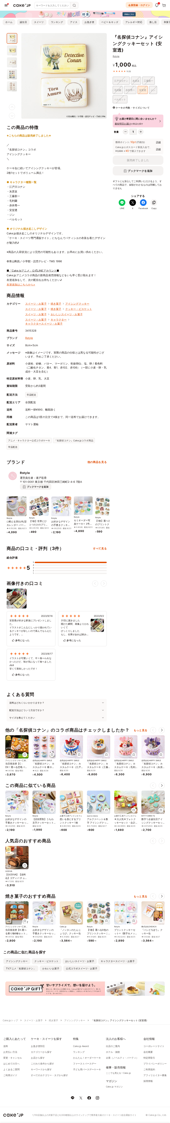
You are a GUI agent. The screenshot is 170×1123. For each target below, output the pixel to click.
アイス (73, 22)
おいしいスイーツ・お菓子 (67, 314)
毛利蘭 (117, 90)
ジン (153, 90)
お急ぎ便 (89, 22)
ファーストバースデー (84, 1063)
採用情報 (148, 1081)
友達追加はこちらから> (21, 284)
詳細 (158, 142)
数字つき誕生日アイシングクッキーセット (152, 822)
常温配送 (31, 394)
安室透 (142, 90)
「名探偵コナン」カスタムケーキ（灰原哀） (152, 767)
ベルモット (120, 99)
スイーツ (39, 22)
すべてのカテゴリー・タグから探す (49, 1075)
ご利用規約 (149, 1069)
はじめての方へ (11, 1063)
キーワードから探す (41, 1069)
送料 (5, 1046)
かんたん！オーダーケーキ (87, 1057)
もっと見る (140, 730)
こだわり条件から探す (42, 1063)
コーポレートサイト (153, 1046)
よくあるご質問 (11, 1069)
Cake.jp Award (81, 1046)
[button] (162, 730)
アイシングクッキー (77, 303)
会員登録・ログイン (139, 5)
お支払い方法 (10, 1051)
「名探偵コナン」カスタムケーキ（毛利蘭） (124, 767)
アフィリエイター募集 (155, 1075)
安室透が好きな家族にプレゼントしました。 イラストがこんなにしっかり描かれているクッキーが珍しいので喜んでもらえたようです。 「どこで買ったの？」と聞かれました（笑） (30, 627)
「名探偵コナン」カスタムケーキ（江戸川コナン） (70, 767)
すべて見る (100, 548)
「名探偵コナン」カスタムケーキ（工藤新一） (97, 767)
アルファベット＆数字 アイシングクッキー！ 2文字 (98, 822)
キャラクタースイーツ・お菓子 (44, 323)
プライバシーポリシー (155, 1063)
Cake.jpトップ (10, 1020)
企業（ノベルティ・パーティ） (122, 1057)
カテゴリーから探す (41, 1051)
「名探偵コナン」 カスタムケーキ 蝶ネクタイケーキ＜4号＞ (43, 767)
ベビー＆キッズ (109, 22)
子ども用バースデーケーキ (87, 1069)
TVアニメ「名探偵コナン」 (21, 968)
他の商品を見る (97, 462)
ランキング (57, 22)
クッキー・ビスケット (78, 309)
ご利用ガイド (10, 1075)
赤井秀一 (130, 90)
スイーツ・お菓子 (36, 303)
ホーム (9, 22)
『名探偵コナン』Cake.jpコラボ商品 (73, 440)
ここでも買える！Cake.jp (118, 1073)
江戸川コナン (121, 80)
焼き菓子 (56, 303)
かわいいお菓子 (50, 968)
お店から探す (38, 1057)
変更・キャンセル (12, 1057)
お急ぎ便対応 (38, 1046)
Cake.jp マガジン (114, 1086)
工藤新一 (148, 80)
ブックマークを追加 (140, 170)
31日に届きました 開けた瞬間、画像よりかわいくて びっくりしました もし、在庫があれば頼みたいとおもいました (75, 627)
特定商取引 (149, 1057)
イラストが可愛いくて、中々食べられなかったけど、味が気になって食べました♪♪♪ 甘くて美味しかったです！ (30, 663)
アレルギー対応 (133, 22)
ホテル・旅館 (113, 1051)
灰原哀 (135, 80)
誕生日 (23, 22)
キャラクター (59, 319)
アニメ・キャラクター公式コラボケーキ (29, 440)
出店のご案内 (113, 1046)
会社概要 (148, 1051)
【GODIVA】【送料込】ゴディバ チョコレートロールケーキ (16, 878)
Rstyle (116, 56)
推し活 (153, 22)
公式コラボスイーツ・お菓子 (81, 968)
